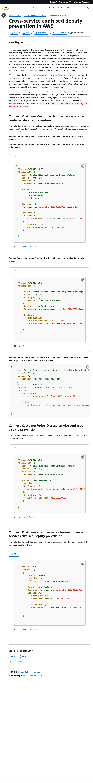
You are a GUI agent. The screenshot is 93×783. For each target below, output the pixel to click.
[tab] (14, 156)
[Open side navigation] (3, 15)
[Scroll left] (16, 8)
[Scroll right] (79, 8)
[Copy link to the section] (6, 116)
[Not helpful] (19, 246)
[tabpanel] (49, 206)
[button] (16, 42)
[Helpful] (15, 246)
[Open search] (88, 7)
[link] (58, 15)
